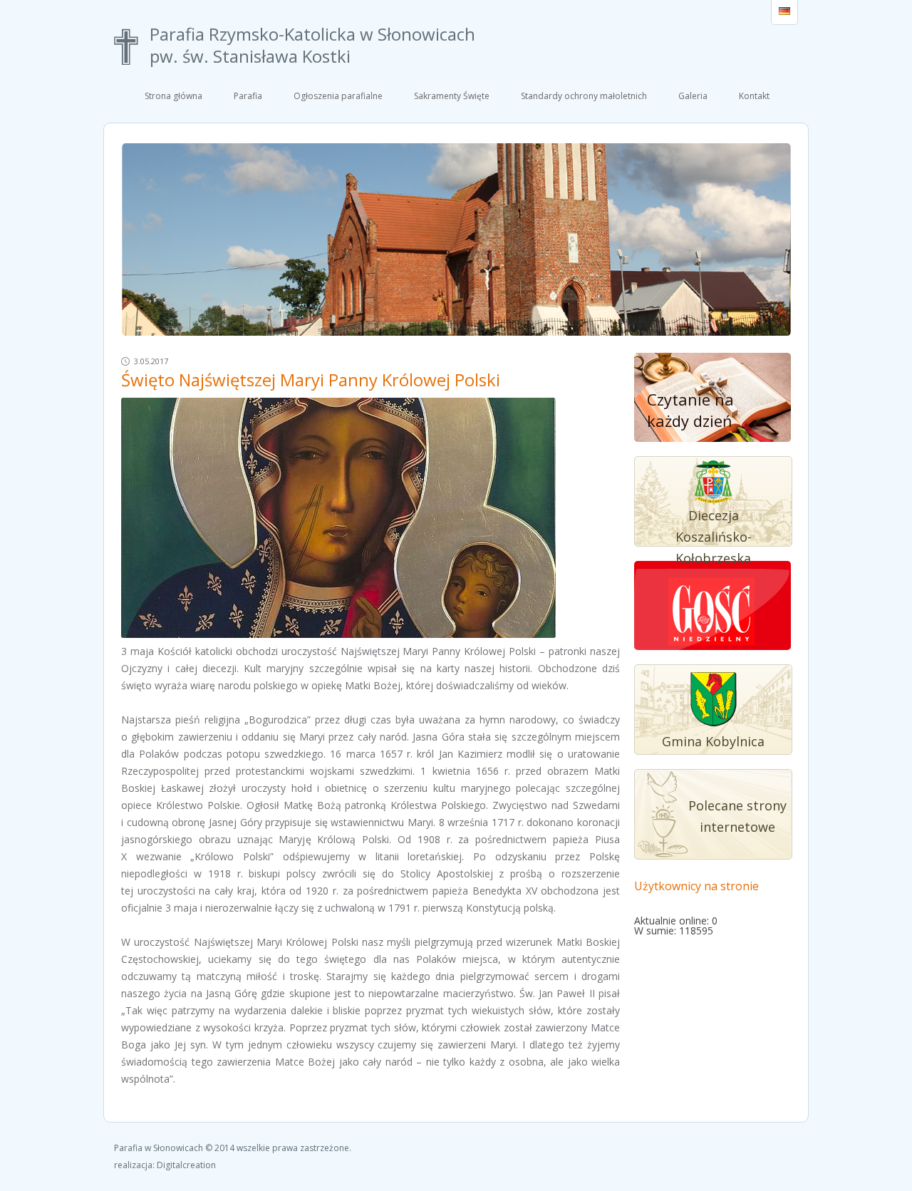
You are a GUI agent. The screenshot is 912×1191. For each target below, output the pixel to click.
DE (784, 12)
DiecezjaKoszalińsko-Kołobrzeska (713, 537)
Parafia (248, 96)
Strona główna (173, 96)
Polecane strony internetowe (737, 816)
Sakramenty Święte (451, 96)
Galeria (693, 96)
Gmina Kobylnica (713, 741)
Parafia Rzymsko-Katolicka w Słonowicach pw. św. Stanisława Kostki (312, 46)
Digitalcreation (186, 1165)
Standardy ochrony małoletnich (584, 96)
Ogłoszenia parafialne (338, 96)
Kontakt (754, 96)
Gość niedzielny (711, 613)
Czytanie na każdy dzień (690, 409)
